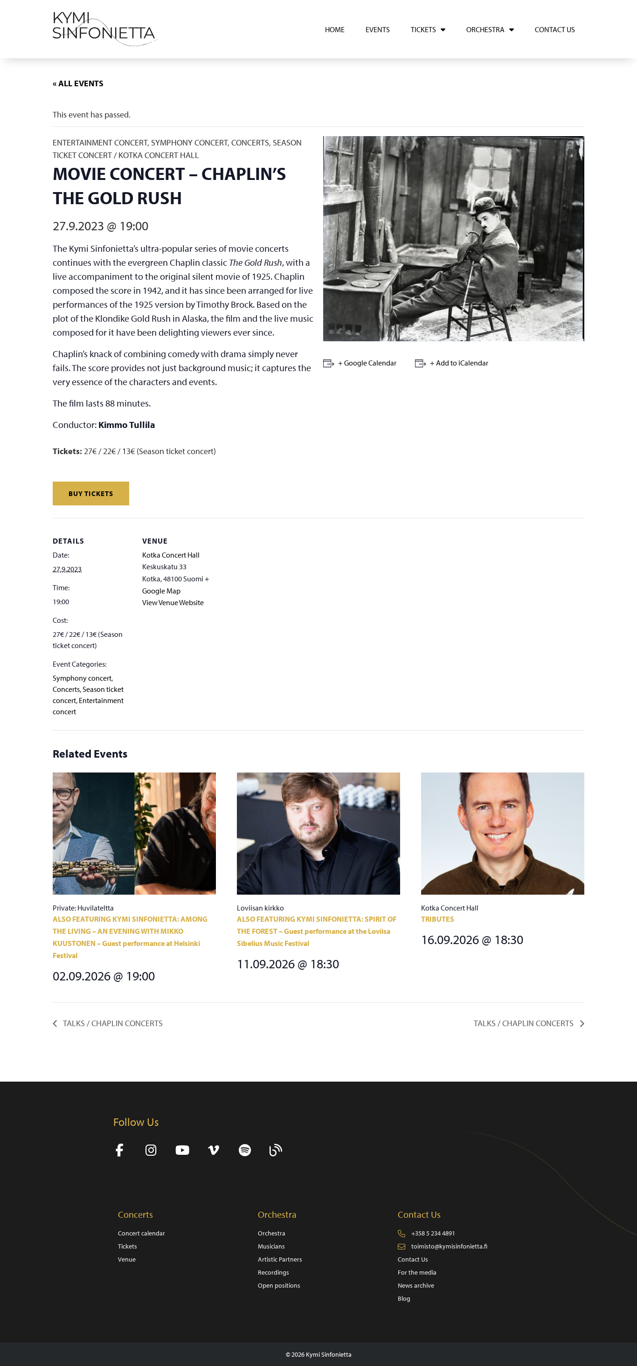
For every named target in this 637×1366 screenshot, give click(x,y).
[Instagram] (151, 1150)
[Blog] (276, 1150)
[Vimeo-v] (213, 1150)
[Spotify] (244, 1150)
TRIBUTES (437, 919)
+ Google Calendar (367, 362)
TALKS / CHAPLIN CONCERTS (112, 1023)
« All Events (78, 83)
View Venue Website (173, 602)
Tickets (423, 29)
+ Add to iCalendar (459, 362)
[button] (91, 493)
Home (335, 29)
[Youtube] (182, 1150)
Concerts (66, 689)
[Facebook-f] (119, 1150)
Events (378, 29)
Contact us (555, 29)
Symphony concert (82, 678)
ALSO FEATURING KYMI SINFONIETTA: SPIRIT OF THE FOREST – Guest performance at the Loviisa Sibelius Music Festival (316, 931)
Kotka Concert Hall (171, 554)
